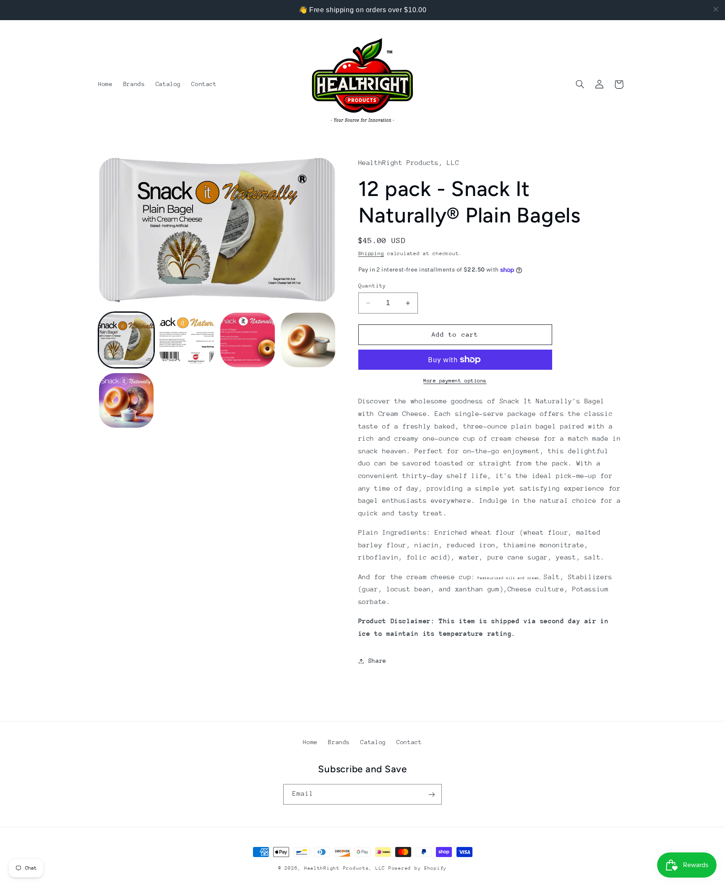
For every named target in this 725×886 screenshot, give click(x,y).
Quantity (372, 285)
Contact (409, 742)
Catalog (373, 742)
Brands (339, 742)
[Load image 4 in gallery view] (308, 340)
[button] (580, 84)
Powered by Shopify (418, 868)
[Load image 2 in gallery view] (187, 340)
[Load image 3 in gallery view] (247, 340)
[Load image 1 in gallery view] (126, 340)
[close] (715, 9)
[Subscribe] (431, 794)
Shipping (371, 253)
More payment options (455, 381)
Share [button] (377, 660)
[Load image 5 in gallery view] (126, 400)
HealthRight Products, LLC (344, 868)
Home (310, 742)
